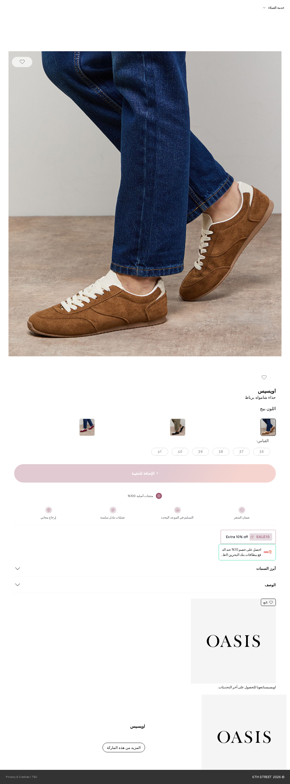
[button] (145, 204)
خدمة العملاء (276, 8)
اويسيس (267, 390)
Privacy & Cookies (18, 777)
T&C (35, 777)
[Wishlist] (22, 62)
